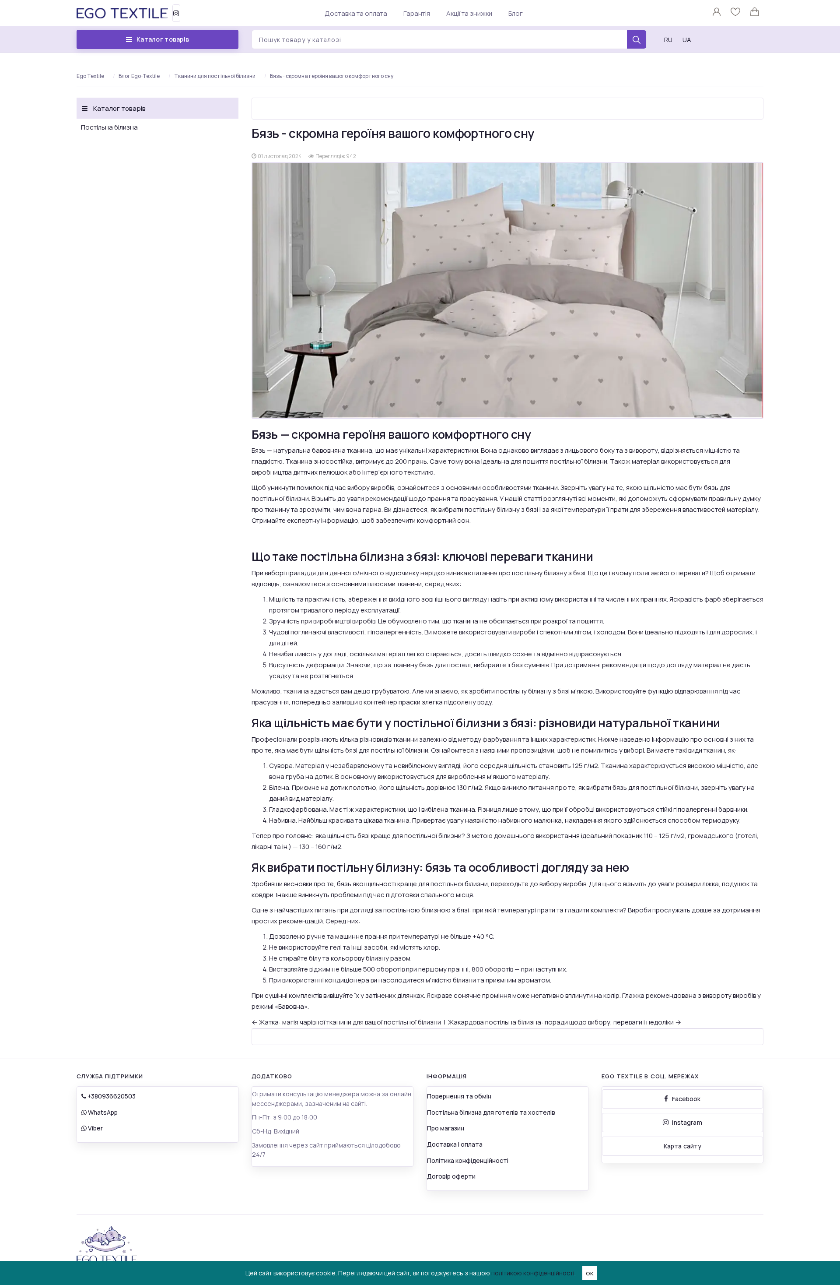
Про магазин (445, 1128)
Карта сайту (683, 1146)
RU (668, 39)
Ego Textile (90, 76)
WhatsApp (102, 1112)
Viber (95, 1128)
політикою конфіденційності (532, 1273)
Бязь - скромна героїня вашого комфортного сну (331, 76)
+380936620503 (111, 1096)
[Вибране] (736, 13)
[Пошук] (636, 39)
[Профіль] (717, 13)
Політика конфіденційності (467, 1160)
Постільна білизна (109, 127)
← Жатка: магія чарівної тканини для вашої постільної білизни (346, 1022)
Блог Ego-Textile (139, 76)
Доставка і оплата (455, 1144)
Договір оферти (451, 1176)
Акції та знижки (469, 13)
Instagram (687, 1122)
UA (686, 39)
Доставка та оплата (356, 13)
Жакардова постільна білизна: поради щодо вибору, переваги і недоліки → (564, 1022)
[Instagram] (176, 13)
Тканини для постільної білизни (215, 76)
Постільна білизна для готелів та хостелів (491, 1112)
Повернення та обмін (459, 1096)
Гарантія (416, 13)
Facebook (686, 1099)
